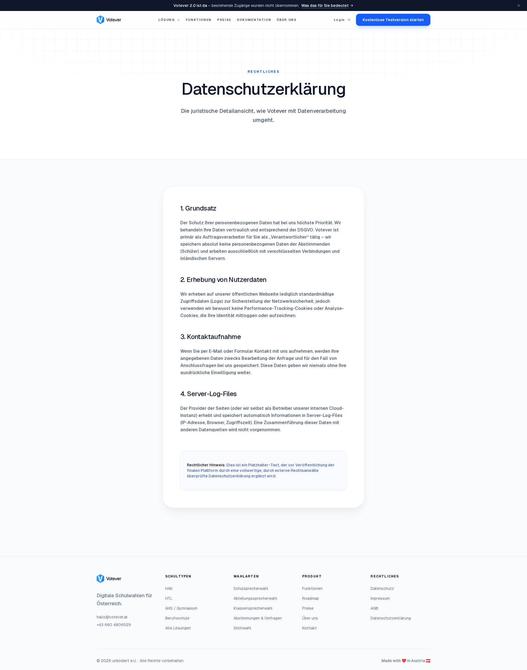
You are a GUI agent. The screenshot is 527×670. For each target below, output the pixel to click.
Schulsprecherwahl (251, 588)
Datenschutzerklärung (391, 618)
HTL (168, 598)
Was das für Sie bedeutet (325, 5)
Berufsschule (177, 618)
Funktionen (199, 19)
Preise (224, 19)
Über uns (286, 19)
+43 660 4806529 (114, 625)
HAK (169, 588)
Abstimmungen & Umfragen (258, 618)
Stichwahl (242, 628)
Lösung (166, 19)
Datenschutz (382, 588)
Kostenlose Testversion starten (393, 20)
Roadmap (310, 598)
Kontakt (309, 628)
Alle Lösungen (178, 628)
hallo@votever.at (112, 617)
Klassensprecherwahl (253, 608)
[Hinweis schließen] (519, 5)
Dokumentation (254, 19)
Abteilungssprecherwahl (255, 598)
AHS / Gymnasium (181, 608)
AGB (374, 608)
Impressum (380, 598)
